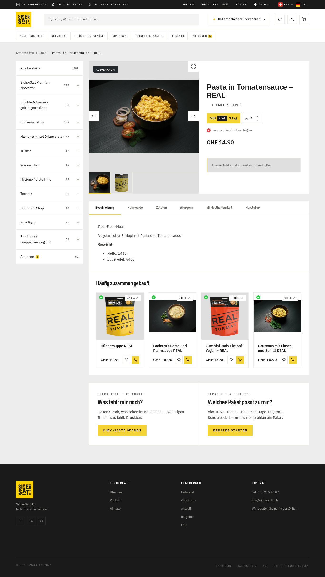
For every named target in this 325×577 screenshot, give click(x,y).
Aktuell (186, 508)
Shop (43, 53)
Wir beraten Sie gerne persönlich (274, 508)
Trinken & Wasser (149, 36)
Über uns (116, 492)
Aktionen (200, 36)
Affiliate (115, 508)
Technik (178, 36)
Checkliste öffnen (122, 430)
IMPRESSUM (224, 565)
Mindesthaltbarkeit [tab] (219, 207)
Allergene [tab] (186, 207)
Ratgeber (187, 517)
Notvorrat (59, 36)
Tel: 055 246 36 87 (265, 492)
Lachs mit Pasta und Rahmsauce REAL (170, 348)
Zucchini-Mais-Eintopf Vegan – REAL (224, 348)
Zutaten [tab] (161, 207)
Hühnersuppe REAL (117, 346)
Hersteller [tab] (253, 207)
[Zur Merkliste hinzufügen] (126, 360)
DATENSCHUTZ (247, 565)
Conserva (120, 36)
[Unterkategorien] (78, 85)
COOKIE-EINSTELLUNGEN (291, 565)
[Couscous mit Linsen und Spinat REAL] (277, 316)
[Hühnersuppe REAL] (119, 316)
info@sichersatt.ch (265, 500)
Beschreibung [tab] (104, 207)
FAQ (184, 525)
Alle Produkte (31, 36)
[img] (101, 297)
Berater (188, 4)
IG (31, 521)
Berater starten (230, 430)
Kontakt (242, 4)
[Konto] (292, 19)
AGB (265, 565)
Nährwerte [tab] (135, 207)
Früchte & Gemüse (90, 36)
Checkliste (215, 4)
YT (41, 521)
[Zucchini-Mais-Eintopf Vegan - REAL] (224, 316)
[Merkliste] (280, 19)
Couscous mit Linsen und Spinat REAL (275, 348)
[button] (135, 360)
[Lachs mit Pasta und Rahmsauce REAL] (172, 316)
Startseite (25, 53)
